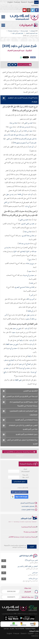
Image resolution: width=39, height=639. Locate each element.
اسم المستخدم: (25, 470)
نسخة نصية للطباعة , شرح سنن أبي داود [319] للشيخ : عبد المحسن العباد (19, 452)
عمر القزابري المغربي (33, 574)
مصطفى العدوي (34, 562)
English (10, 2)
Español (31, 2)
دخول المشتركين (19, 481)
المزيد (32, 546)
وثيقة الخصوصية (30, 628)
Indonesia (34, 6)
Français (17, 2)
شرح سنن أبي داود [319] (19, 46)
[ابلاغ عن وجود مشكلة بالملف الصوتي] (9, 64)
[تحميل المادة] (12, 64)
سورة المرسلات (33, 578)
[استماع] (15, 64)
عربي (36, 2)
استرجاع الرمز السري (27, 503)
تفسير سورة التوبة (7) (31, 560)
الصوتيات (26, 25)
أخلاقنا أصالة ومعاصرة (28, 524)
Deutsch (24, 2)
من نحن (6, 628)
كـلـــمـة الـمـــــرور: (25, 476)
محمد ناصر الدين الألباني (32, 568)
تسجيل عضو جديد (27, 506)
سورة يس (35, 572)
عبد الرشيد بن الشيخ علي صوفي (30, 580)
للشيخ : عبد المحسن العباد (19, 50)
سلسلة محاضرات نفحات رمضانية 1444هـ (22, 534)
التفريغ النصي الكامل (23, 65)
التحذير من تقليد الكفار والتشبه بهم (28, 566)
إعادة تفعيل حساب (27, 509)
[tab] (19, 99)
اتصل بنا (12, 628)
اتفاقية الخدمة (19, 628)
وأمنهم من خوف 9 (30, 529)
